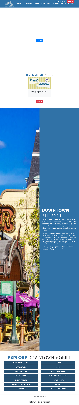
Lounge (58, 363)
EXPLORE (39, 40)
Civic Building (21, 371)
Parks (58, 367)
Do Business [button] (28, 3)
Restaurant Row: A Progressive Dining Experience (39, 92)
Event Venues (21, 380)
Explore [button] (36, 3)
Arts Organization (21, 363)
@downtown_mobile (40, 396)
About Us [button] (50, 3)
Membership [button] (59, 3)
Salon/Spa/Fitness (58, 389)
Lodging (21, 389)
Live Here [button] (19, 3)
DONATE (70, 1)
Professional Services (58, 376)
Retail (58, 384)
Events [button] (43, 3)
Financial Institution (21, 384)
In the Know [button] (69, 3)
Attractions (21, 367)
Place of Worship (58, 371)
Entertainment (21, 376)
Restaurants (58, 380)
